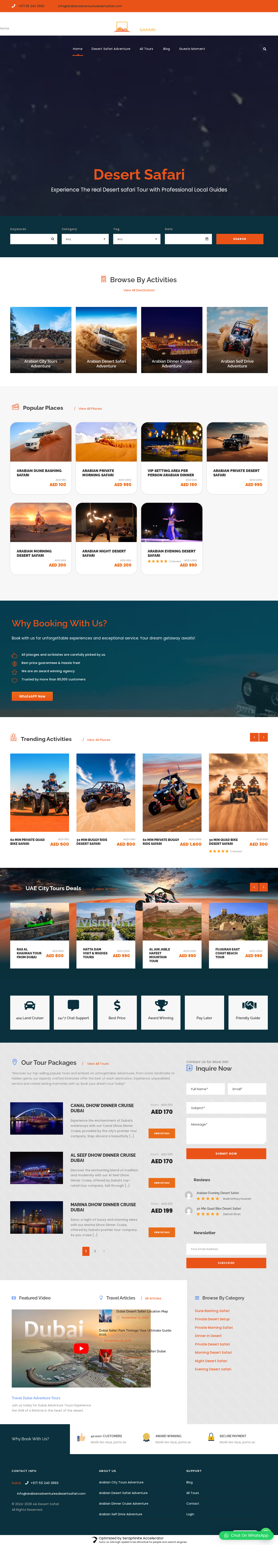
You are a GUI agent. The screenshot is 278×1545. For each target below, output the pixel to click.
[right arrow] (263, 737)
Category (69, 229)
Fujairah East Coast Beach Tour (161, 953)
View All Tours (107, 889)
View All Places (90, 408)
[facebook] (249, 6)
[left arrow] (254, 737)
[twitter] (264, 6)
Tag (116, 229)
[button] (246, 1535)
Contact (192, 1503)
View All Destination (139, 290)
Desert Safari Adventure (111, 49)
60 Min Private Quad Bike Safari (27, 842)
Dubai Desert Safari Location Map (142, 1311)
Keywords (18, 229)
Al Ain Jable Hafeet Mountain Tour (93, 955)
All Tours (147, 49)
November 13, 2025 (135, 1318)
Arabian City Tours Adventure (121, 1482)
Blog (166, 49)
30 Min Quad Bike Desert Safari (223, 842)
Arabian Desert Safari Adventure (123, 1493)
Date (169, 229)
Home (78, 49)
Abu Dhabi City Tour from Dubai (228, 953)
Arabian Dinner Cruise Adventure (123, 1503)
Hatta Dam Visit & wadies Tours (29, 953)
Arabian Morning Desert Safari (34, 553)
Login (190, 1514)
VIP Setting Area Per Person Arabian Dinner (171, 473)
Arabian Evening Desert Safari (218, 1193)
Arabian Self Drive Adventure (120, 1514)
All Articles (151, 1298)
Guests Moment (192, 49)
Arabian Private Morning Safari (98, 473)
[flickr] (257, 6)
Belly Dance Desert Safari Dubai (141, 1351)
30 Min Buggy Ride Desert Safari (91, 842)
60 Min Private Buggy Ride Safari (161, 842)
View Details (162, 1133)
